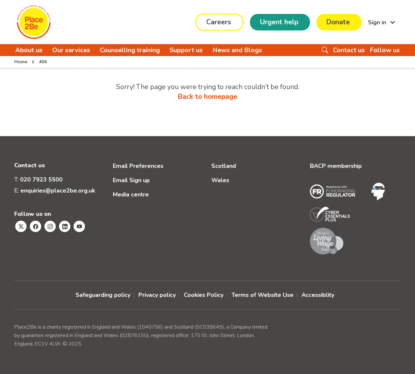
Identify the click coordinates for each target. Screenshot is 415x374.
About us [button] (28, 50)
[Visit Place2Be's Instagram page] (50, 226)
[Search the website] (325, 50)
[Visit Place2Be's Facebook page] (35, 226)
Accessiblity (318, 295)
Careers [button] (218, 22)
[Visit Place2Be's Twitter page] (21, 226)
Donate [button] (338, 22)
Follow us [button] (385, 50)
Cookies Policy (203, 295)
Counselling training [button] (130, 50)
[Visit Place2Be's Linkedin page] (64, 226)
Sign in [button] (378, 22)
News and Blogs (237, 50)
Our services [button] (71, 50)
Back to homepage (207, 96)
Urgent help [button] (279, 22)
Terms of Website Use (262, 295)
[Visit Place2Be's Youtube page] (79, 226)
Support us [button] (186, 50)
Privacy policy (157, 295)
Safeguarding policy (103, 295)
